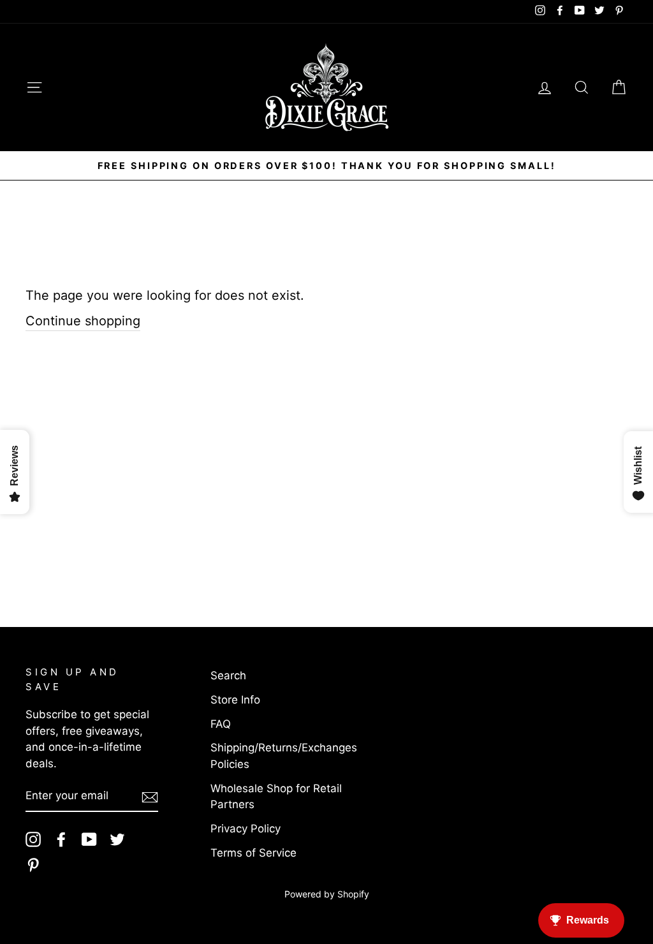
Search (228, 675)
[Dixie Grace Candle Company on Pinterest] (33, 865)
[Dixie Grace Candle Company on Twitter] (117, 839)
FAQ (220, 724)
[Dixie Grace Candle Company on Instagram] (33, 839)
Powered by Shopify (326, 894)
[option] (326, 166)
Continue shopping (83, 320)
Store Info (235, 699)
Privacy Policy (245, 828)
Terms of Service (253, 852)
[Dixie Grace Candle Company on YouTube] (89, 839)
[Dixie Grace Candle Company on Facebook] (61, 839)
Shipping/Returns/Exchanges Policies (283, 756)
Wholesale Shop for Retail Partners (276, 796)
